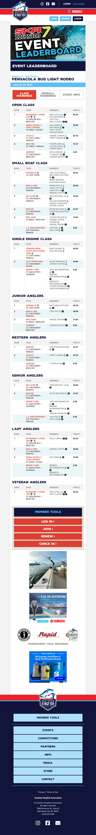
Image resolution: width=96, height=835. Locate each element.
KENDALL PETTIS (57, 192)
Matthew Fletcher (59, 175)
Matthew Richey (58, 182)
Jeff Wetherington (59, 269)
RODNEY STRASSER (58, 203)
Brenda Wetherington (57, 275)
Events (48, 730)
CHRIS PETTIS (56, 188)
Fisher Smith (56, 144)
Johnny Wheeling (58, 286)
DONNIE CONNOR (57, 135)
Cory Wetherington (59, 288)
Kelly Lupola (56, 121)
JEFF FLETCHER (57, 172)
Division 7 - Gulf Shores (25, 76)
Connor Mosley (57, 157)
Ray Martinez (56, 117)
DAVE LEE (54, 230)
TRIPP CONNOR (56, 138)
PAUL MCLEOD (56, 251)
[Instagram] (38, 824)
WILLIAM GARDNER (58, 201)
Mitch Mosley (56, 152)
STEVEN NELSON (57, 217)
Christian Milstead (59, 211)
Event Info (71, 94)
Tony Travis (56, 130)
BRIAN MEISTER (57, 180)
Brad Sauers (56, 248)
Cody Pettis (55, 190)
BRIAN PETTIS (56, 185)
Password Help (78, 4)
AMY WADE (54, 127)
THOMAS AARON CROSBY (57, 220)
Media (48, 763)
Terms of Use (52, 792)
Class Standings (24, 95)
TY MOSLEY (55, 154)
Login (67, 3)
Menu (77, 11)
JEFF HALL (54, 119)
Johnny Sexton (57, 264)
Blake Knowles (57, 261)
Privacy (41, 792)
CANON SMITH (56, 148)
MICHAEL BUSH (56, 132)
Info (48, 754)
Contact (48, 779)
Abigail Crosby (57, 224)
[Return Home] (20, 11)
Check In (47, 544)
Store (48, 771)
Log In (47, 522)
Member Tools (48, 717)
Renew (66, 18)
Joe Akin (54, 227)
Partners (48, 746)
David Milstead (57, 209)
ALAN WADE (55, 125)
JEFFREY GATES (57, 205)
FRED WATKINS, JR (58, 196)
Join (54, 18)
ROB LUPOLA (55, 114)
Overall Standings (48, 95)
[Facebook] (48, 824)
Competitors (48, 738)
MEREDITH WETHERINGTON (57, 282)
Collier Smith (56, 146)
